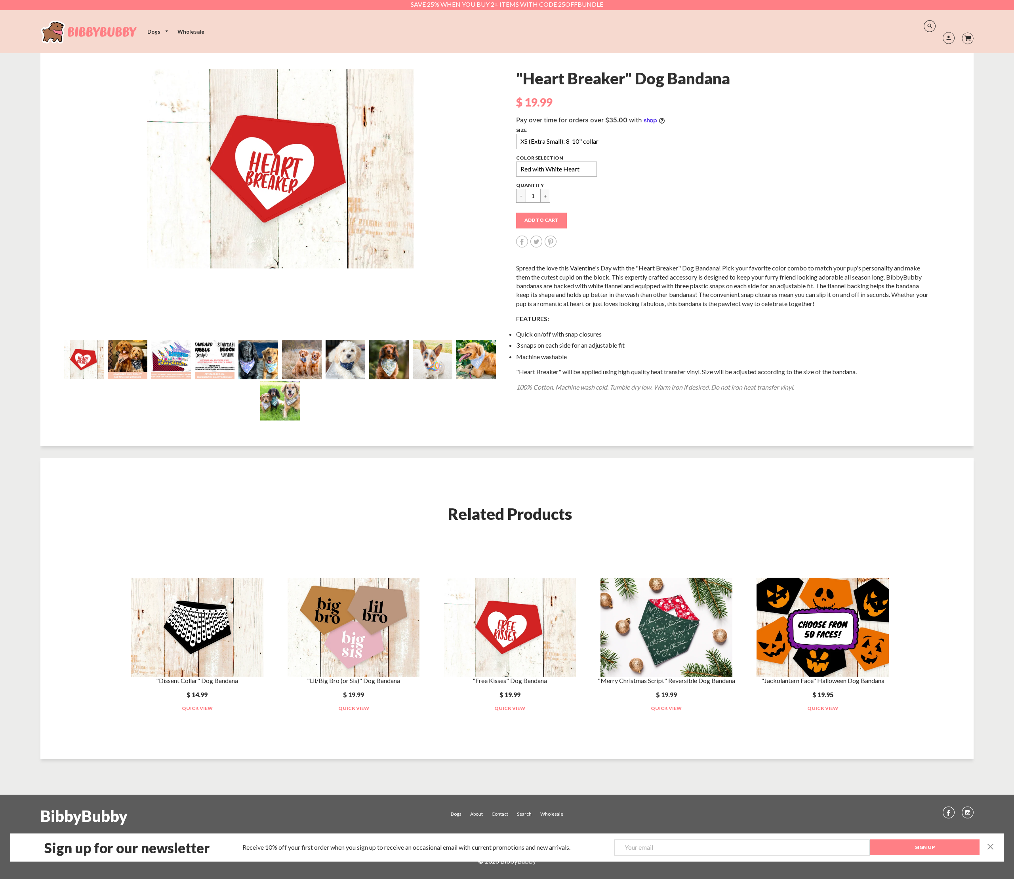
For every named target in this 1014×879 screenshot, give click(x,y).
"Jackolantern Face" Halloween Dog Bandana (822, 680)
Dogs (154, 32)
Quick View (197, 708)
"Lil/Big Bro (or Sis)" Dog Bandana (353, 680)
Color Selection (539, 158)
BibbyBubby (84, 816)
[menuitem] (158, 32)
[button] (541, 220)
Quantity (530, 185)
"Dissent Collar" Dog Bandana (197, 680)
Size (521, 130)
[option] (280, 169)
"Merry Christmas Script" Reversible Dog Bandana (666, 680)
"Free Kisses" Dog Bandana (510, 680)
